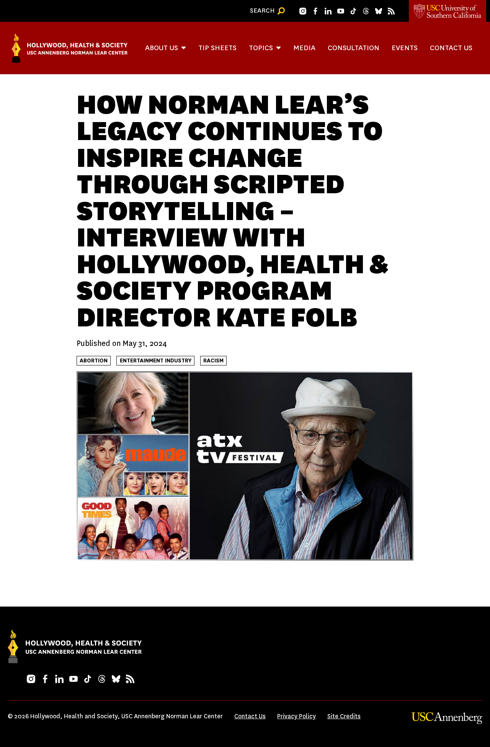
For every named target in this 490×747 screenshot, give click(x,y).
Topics (261, 47)
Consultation (353, 47)
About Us (161, 47)
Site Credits (344, 716)
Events (405, 47)
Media (304, 47)
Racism (213, 360)
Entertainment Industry (155, 360)
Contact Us (451, 47)
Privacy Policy (296, 716)
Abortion (94, 360)
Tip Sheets (217, 47)
